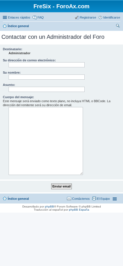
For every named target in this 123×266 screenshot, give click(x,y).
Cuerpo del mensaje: (18, 97)
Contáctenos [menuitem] (81, 198)
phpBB (49, 206)
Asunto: (9, 84)
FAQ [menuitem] (40, 17)
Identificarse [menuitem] (111, 17)
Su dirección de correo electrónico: (29, 60)
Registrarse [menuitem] (88, 17)
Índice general (18, 26)
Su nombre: (12, 72)
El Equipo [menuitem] (103, 198)
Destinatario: (12, 49)
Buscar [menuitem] (118, 26)
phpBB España (79, 209)
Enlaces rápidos (19, 17)
